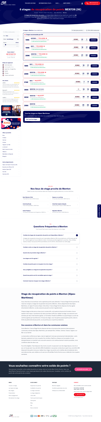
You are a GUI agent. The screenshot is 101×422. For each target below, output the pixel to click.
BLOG (57, 3)
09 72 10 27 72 (11, 54)
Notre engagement (13, 395)
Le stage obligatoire (35, 393)
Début (4, 39)
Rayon (4, 42)
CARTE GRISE (66, 3)
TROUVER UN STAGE (30, 3)
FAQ (31, 405)
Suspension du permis (35, 385)
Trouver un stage (13, 385)
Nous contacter (34, 407)
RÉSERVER (93, 47)
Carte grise (33, 400)
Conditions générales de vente (59, 388)
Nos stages (11, 390)
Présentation (12, 393)
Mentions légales (56, 385)
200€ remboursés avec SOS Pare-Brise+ (40, 41)
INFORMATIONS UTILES (45, 3)
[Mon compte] (82, 3)
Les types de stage (13, 388)
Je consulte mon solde (82, 369)
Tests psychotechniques (36, 398)
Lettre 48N (32, 395)
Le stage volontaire (35, 390)
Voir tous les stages (31, 119)
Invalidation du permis (35, 388)
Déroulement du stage (14, 398)
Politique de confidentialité (58, 390)
